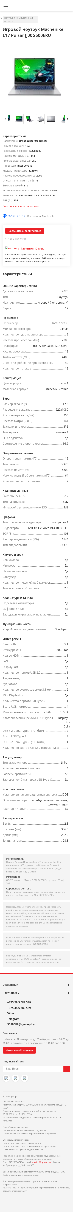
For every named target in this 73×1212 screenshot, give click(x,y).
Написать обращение (19, 1050)
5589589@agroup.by (21, 1024)
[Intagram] (6, 1078)
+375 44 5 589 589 (19, 1008)
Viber (10, 1013)
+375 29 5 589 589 (19, 1002)
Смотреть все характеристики (21, 206)
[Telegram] (24, 1078)
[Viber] (15, 1078)
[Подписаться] (66, 1069)
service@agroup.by (41, 1162)
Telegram (13, 1019)
